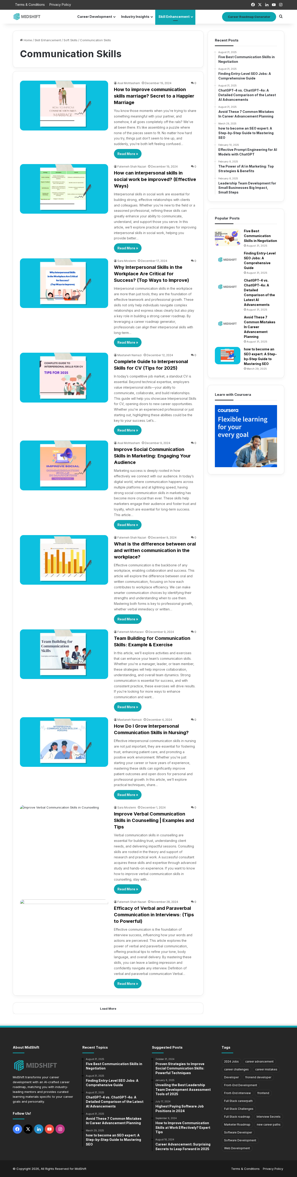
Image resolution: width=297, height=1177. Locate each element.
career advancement (259, 1061)
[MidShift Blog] (27, 16)
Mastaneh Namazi (129, 355)
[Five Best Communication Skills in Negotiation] (227, 237)
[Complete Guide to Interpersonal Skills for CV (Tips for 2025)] (64, 377)
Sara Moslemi (126, 261)
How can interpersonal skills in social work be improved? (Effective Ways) (155, 179)
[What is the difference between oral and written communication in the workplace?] (64, 560)
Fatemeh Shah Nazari (131, 166)
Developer (231, 1077)
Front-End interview (237, 1093)
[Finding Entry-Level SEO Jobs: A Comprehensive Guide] (227, 259)
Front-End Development (240, 1085)
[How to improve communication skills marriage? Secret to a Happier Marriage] (64, 105)
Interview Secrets (269, 1116)
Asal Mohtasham (128, 83)
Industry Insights (135, 17)
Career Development (94, 17)
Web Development (237, 1148)
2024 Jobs (231, 1061)
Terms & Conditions (30, 4)
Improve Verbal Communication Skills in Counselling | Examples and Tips (154, 820)
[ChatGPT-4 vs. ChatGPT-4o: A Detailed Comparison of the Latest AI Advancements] (227, 286)
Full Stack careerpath (238, 1101)
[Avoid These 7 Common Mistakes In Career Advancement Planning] (227, 323)
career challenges (236, 1069)
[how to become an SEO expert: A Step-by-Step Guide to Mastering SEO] (227, 355)
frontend (263, 1093)
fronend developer (258, 1077)
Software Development (240, 1140)
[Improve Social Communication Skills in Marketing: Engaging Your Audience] (64, 465)
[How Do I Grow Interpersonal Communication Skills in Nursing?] (64, 742)
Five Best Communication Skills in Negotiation (260, 236)
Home (27, 40)
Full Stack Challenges (238, 1108)
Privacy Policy (60, 4)
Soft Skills (70, 40)
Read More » (127, 154)
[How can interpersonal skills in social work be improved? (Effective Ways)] (64, 189)
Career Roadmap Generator (249, 17)
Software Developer (238, 1132)
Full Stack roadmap (237, 1116)
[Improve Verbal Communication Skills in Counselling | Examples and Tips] (64, 830)
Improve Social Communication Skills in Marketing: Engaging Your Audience (152, 456)
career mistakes (266, 1069)
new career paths (269, 1124)
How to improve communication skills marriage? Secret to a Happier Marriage (154, 96)
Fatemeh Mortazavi (130, 632)
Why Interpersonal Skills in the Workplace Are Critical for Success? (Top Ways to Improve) (151, 273)
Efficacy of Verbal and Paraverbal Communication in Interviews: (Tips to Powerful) (154, 914)
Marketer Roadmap (237, 1124)
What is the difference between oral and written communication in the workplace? (155, 550)
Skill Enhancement (174, 17)
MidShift (80, 1169)
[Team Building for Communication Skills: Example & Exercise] (64, 654)
